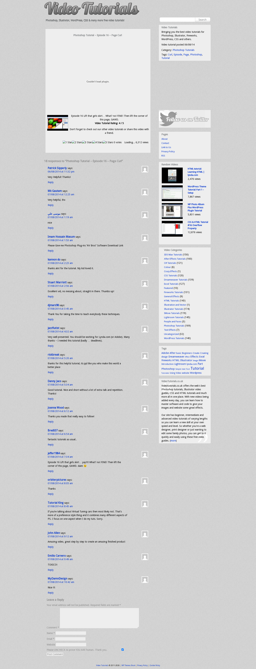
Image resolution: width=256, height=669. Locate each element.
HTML (176, 360)
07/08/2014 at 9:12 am (60, 536)
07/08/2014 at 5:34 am (60, 384)
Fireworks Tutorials (173, 292)
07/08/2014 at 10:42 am (61, 582)
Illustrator (186, 360)
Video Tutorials (102, 665)
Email (50, 638)
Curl (170, 54)
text (183, 369)
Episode (178, 54)
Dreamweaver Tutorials (175, 279)
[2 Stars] (77, 142)
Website (51, 644)
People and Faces (172, 321)
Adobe (165, 353)
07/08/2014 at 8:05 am (60, 483)
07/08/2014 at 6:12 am (60, 411)
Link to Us (166, 147)
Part (200, 364)
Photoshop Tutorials (183, 50)
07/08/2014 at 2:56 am (60, 285)
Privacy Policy (168, 151)
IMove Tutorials (172, 313)
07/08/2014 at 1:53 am (60, 240)
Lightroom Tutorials (174, 317)
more (173, 440)
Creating (204, 353)
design (164, 357)
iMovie (202, 360)
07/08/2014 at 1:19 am (60, 217)
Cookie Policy (155, 665)
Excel (201, 356)
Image (195, 360)
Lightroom (180, 364)
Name (51, 633)
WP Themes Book (128, 665)
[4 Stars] (97, 142)
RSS (163, 155)
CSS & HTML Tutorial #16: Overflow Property (198, 225)
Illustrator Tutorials (173, 309)
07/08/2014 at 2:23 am (60, 263)
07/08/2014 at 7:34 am (60, 456)
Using (172, 373)
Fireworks (166, 360)
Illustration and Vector (175, 304)
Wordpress (195, 372)
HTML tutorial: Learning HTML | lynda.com (196, 171)
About (164, 139)
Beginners (187, 353)
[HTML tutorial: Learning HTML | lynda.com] (172, 182)
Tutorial (165, 58)
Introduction (167, 364)
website (185, 373)
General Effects (171, 296)
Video (178, 373)
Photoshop (196, 54)
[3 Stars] (87, 142)
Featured (168, 288)
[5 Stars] (108, 142)
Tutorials (165, 373)
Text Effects (170, 330)
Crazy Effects (170, 271)
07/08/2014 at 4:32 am (60, 331)
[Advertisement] (98, 44)
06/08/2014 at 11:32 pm (61, 171)
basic (178, 353)
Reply (51, 182)
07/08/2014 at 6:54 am (60, 434)
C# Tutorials (170, 263)
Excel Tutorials (171, 284)
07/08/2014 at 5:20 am (60, 358)
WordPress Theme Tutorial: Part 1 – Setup (197, 189)
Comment (53, 627)
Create (196, 353)
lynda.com (192, 364)
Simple (178, 369)
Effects (194, 356)
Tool (188, 369)
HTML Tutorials (171, 300)
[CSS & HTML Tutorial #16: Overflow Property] (172, 236)
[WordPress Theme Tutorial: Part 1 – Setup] (172, 200)
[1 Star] (67, 142)
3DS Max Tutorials (173, 254)
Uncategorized (171, 334)
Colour (167, 267)
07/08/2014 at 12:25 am (61, 194)
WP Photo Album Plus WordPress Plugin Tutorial (196, 207)
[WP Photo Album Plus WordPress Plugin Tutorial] (172, 218)
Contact (165, 143)
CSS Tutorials (170, 275)
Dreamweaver (176, 356)
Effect (187, 357)
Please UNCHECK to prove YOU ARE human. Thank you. (77, 649)
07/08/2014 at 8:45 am (60, 506)
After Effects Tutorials (175, 258)
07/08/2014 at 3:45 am (60, 308)
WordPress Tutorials (174, 338)
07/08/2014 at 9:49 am (60, 559)
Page (186, 54)
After (173, 353)
